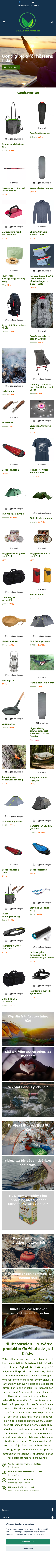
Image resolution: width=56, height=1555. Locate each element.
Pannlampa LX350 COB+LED (11, 947)
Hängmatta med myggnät (38, 778)
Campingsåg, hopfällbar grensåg (12, 778)
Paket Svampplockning (11, 915)
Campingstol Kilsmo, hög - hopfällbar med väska (41, 387)
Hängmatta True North (42, 683)
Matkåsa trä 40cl (11, 641)
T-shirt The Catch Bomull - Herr (39, 471)
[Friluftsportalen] (28, 22)
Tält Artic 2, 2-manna (13, 514)
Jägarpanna (8, 724)
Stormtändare (37, 594)
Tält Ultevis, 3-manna (41, 518)
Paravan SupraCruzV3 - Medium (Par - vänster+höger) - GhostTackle (41, 280)
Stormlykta (8, 680)
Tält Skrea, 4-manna (12, 821)
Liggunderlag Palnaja (41, 188)
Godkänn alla (28, 1542)
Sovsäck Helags (38, 870)
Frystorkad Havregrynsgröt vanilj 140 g (13, 279)
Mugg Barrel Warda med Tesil (40, 554)
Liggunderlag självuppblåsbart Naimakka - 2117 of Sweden (40, 732)
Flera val (42, 128)
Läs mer (6, 1517)
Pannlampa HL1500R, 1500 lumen (41, 992)
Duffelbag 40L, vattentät (9, 598)
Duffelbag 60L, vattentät (9, 1000)
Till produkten (42, 723)
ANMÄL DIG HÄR (15, 70)
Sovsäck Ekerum (11, 470)
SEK (34, 2)
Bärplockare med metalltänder (11, 233)
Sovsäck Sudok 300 (40, 133)
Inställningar (28, 1548)
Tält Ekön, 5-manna (40, 641)
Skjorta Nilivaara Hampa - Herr (38, 233)
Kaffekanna (8, 391)
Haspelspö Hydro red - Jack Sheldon (14, 189)
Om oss (5, 1510)
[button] (28, 85)
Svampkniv (7, 423)
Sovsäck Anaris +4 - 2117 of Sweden (40, 337)
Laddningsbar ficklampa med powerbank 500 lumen (42, 955)
